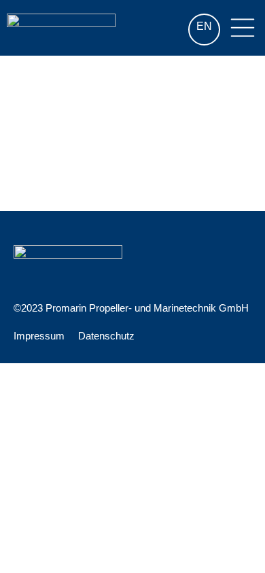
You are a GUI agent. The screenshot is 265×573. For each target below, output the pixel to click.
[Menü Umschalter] (242, 28)
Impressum (39, 335)
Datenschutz (106, 335)
